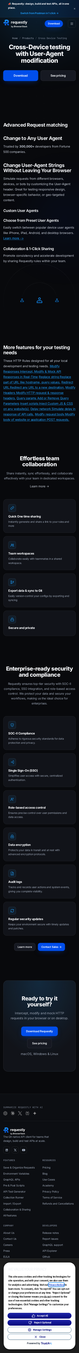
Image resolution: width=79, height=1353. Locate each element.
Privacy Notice (56, 1284)
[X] (15, 1150)
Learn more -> (13, 238)
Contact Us (9, 1238)
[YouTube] (23, 1150)
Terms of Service (52, 1197)
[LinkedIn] (6, 1150)
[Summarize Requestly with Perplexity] (27, 1113)
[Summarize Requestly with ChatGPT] (5, 1113)
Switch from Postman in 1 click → (39, 13)
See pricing (58, 75)
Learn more (25, 946)
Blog (45, 1173)
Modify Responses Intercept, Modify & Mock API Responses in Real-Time (32, 371)
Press (6, 1250)
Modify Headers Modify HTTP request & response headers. (39, 393)
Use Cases (48, 1179)
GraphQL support (52, 1244)
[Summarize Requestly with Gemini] (35, 1113)
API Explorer (49, 1250)
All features (10, 1215)
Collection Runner (13, 1197)
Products (28, 38)
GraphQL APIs (11, 1179)
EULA (6, 1256)
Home (15, 38)
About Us (8, 1232)
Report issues (50, 1238)
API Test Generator (14, 1191)
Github (46, 1256)
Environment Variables (16, 1173)
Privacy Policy (50, 1191)
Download (54, 23)
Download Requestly (39, 1031)
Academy (48, 1185)
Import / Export (12, 1203)
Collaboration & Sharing (17, 1209)
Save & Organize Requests (19, 1167)
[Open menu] (72, 24)
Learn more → (39, 486)
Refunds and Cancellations (58, 1203)
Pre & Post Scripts (13, 1185)
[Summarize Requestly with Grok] (20, 1113)
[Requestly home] (15, 24)
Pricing (46, 1167)
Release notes (50, 1232)
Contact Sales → (51, 946)
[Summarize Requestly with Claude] (13, 1113)
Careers (7, 1244)
